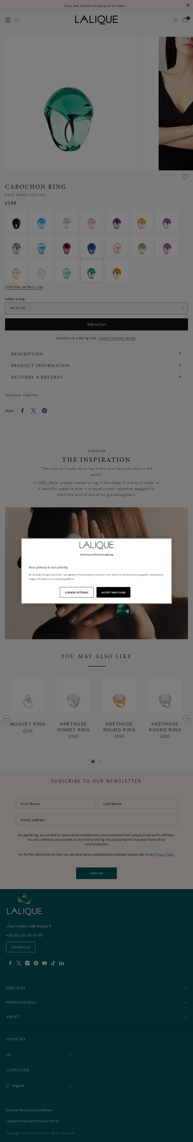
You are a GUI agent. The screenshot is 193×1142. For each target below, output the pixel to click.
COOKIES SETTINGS (76, 592)
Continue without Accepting (96, 554)
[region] (96, 571)
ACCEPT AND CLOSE (113, 592)
